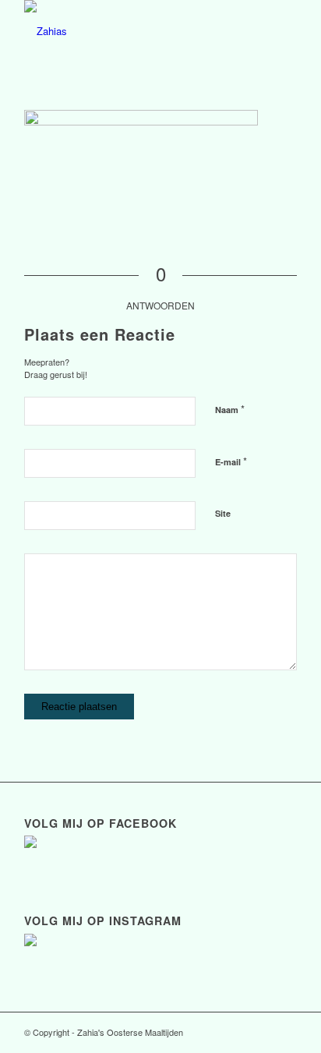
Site (223, 513)
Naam (230, 408)
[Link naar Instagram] (285, 1032)
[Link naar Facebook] (261, 1032)
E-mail (231, 461)
